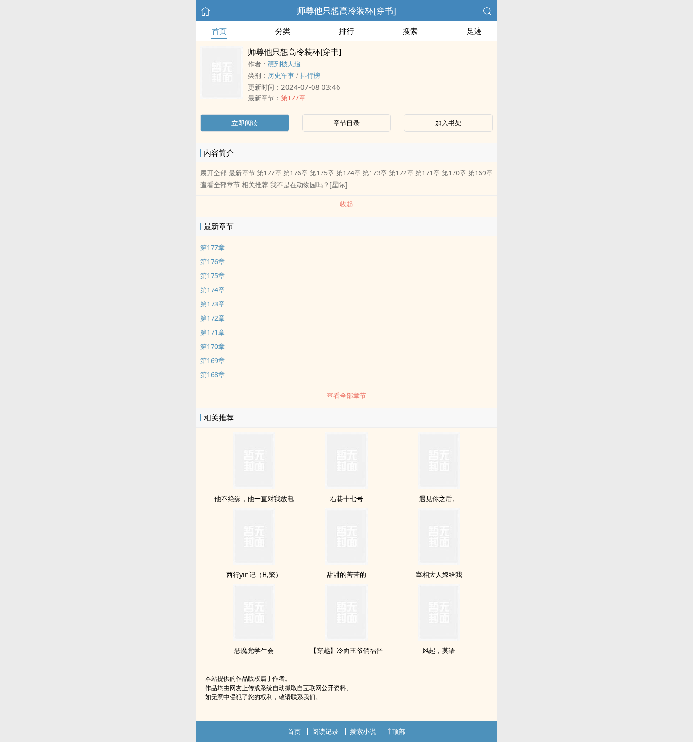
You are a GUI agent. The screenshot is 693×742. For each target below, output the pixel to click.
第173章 (212, 303)
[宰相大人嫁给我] (439, 562)
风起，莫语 (438, 650)
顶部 (398, 731)
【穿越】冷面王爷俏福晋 (346, 650)
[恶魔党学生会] (254, 638)
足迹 (474, 31)
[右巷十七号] (346, 486)
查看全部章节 (346, 395)
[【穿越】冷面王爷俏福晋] (346, 638)
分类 (282, 31)
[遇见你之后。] (439, 486)
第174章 (212, 289)
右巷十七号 (346, 498)
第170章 (212, 346)
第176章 (212, 261)
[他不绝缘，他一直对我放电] (254, 486)
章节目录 (346, 122)
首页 (219, 31)
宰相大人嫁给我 (439, 574)
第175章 (212, 275)
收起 (346, 203)
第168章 (212, 374)
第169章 (212, 360)
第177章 (293, 97)
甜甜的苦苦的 (346, 574)
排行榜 (310, 75)
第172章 (212, 317)
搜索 (410, 31)
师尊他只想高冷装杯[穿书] (346, 10)
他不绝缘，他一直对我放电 (254, 498)
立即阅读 (244, 122)
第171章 (212, 332)
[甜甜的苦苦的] (346, 562)
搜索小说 (363, 731)
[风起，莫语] (439, 638)
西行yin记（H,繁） (254, 574)
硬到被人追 (284, 63)
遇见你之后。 (439, 498)
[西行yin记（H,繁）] (254, 562)
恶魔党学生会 (254, 650)
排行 (346, 31)
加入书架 (448, 122)
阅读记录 (325, 731)
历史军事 (281, 75)
